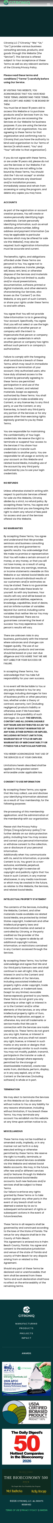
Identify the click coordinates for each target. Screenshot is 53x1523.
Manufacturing (26, 1323)
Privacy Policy (29, 1510)
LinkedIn (43, 1510)
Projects (26, 1333)
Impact (27, 1337)
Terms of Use (13, 1510)
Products (26, 1328)
